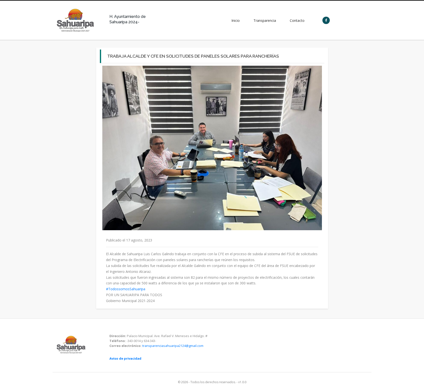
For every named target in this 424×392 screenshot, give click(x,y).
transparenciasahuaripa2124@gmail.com (172, 345)
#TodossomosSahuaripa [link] (125, 289)
